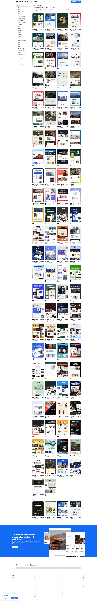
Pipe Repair (39, 5)
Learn (31, 1)
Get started (76, 1)
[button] (26, 1)
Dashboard (21, 1)
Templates (34, 5)
